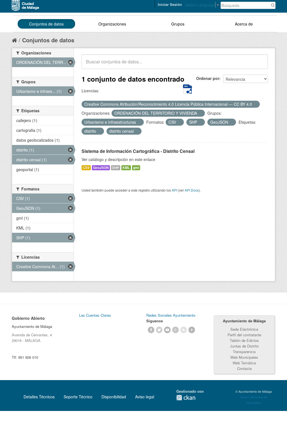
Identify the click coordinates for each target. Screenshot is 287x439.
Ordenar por (207, 78)
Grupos (177, 24)
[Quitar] (255, 104)
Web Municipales (244, 357)
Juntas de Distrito (244, 346)
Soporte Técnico (78, 396)
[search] (260, 65)
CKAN (185, 398)
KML (126, 167)
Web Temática (244, 363)
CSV (86, 167)
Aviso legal (144, 396)
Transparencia (244, 351)
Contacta (244, 368)
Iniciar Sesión (170, 4)
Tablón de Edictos (244, 340)
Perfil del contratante (244, 334)
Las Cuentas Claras (95, 315)
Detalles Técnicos (39, 396)
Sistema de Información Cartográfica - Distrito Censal (138, 151)
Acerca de (244, 24)
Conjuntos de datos (46, 24)
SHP (115, 167)
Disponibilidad (113, 396)
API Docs (192, 190)
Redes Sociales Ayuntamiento (170, 315)
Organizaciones (112, 24)
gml (136, 167)
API (174, 190)
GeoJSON (101, 167)
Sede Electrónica (244, 329)
